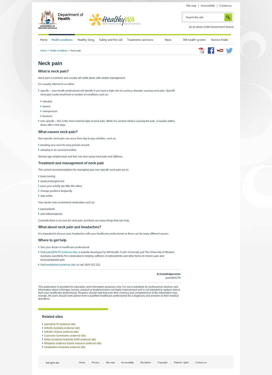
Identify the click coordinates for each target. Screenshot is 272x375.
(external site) (61, 264)
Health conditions (62, 39)
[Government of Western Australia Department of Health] (61, 28)
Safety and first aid (110, 39)
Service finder (219, 39)
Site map (191, 5)
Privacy (95, 362)
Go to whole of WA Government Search (211, 26)
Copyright (162, 362)
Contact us (225, 5)
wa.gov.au (52, 362)
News (168, 39)
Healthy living (86, 39)
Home (43, 39)
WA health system (194, 39)
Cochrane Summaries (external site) (65, 335)
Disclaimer (145, 362)
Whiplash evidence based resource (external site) (72, 343)
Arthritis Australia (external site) (62, 328)
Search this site (194, 17)
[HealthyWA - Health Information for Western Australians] (114, 26)
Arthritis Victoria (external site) (61, 331)
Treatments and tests (140, 39)
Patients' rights (181, 362)
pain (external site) (61, 252)
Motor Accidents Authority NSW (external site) (70, 339)
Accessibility (208, 5)
